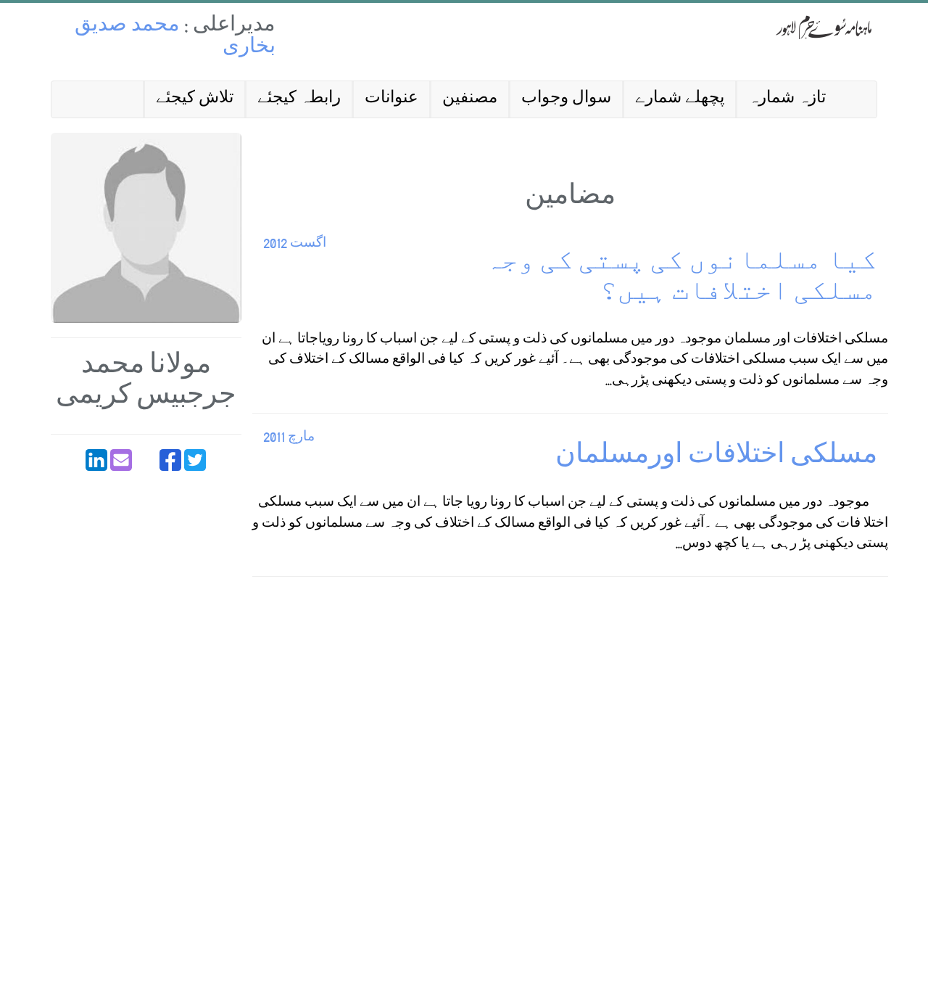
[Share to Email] (121, 460)
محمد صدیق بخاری (175, 37)
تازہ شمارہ (787, 99)
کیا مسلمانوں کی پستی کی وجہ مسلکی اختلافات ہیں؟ (681, 279)
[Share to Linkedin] (96, 460)
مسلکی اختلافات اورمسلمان (716, 457)
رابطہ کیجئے (299, 99)
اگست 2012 (294, 244)
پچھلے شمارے (679, 99)
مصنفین (469, 99)
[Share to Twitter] (195, 460)
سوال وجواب (566, 99)
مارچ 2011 (289, 438)
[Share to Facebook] (170, 460)
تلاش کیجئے (194, 99)
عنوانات (391, 99)
